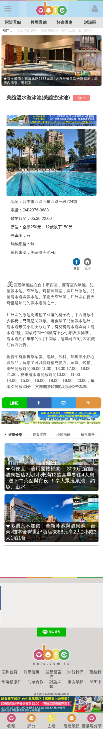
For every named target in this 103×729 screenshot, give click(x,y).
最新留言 (54, 672)
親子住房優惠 (71, 30)
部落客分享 (92, 726)
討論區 (90, 22)
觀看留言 (39, 435)
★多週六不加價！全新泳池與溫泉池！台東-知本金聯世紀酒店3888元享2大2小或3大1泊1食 (51, 532)
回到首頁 (10, 672)
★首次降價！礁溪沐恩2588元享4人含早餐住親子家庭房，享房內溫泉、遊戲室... (51, 81)
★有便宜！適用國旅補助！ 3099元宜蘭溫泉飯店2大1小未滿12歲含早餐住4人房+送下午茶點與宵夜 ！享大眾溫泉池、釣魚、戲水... (50, 477)
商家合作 (36, 682)
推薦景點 (76, 682)
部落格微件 (12, 682)
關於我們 (76, 672)
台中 (81, 98)
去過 (52, 726)
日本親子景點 (27, 30)
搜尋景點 (39, 22)
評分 (32, 726)
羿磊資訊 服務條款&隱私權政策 (51, 694)
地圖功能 (63, 435)
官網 (87, 262)
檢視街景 (88, 435)
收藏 (11, 726)
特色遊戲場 (49, 30)
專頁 (76, 262)
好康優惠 (64, 22)
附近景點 (13, 22)
